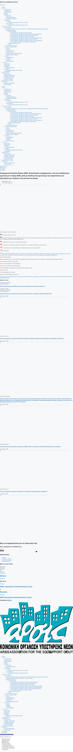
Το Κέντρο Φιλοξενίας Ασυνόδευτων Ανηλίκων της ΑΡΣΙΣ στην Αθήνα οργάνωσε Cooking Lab (23, 491)
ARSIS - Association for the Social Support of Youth (16, 586)
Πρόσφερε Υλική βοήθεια (9, 75)
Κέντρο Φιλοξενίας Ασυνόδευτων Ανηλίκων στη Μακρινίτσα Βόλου (24, 35)
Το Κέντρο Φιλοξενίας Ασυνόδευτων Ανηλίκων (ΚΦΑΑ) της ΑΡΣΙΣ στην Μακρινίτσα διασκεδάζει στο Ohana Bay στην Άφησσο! (32, 338)
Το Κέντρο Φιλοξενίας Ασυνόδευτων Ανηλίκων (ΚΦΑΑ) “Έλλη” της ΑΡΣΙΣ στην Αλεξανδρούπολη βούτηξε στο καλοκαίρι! (30, 446)
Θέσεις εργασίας (7, 84)
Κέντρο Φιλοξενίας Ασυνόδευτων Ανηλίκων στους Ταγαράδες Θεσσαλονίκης (26, 37)
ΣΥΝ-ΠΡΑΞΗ (8, 700)
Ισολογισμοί (8, 15)
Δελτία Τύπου (7, 63)
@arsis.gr (3, 576)
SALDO (9, 600)
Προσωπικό (8, 58)
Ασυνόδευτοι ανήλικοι (10, 30)
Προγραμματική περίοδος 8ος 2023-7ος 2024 (18, 25)
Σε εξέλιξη (8, 21)
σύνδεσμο (22, 253)
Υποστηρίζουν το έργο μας (7, 80)
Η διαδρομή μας (7, 10)
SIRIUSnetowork (6, 277)
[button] (6, 734)
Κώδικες (6, 13)
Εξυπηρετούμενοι (10, 57)
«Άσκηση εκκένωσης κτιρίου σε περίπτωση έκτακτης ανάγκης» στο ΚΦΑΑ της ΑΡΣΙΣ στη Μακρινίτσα (26, 293)
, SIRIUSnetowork (53, 254)
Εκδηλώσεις (6, 68)
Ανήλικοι (8, 704)
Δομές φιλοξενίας (12, 680)
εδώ (45, 253)
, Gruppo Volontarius (30, 254)
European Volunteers (8, 79)
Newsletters (6, 66)
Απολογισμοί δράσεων (11, 17)
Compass (8, 59)
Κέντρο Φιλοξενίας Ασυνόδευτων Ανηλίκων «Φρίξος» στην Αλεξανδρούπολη (26, 40)
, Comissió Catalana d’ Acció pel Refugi (42, 254)
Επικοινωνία (4, 732)
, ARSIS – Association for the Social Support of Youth (15, 254)
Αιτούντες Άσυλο (9, 52)
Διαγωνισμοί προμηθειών (9, 83)
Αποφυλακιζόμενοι (10, 50)
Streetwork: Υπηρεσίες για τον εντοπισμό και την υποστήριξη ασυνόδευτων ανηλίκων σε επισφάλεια (27, 28)
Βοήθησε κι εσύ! (5, 72)
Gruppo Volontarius (55, 276)
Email (1, 549)
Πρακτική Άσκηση (10, 61)
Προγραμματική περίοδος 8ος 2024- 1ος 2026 (18, 22)
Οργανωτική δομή (8, 12)
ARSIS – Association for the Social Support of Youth (40, 276)
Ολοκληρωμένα (9, 23)
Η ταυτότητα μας (7, 9)
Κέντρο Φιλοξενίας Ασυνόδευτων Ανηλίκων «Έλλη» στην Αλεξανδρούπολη (26, 34)
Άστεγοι (8, 48)
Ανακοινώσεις (7, 65)
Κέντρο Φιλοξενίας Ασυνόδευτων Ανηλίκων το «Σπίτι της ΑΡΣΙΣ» (24, 39)
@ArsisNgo (3, 592)
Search (1, 166)
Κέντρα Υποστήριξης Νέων (11, 45)
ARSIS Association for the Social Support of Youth (15, 597)
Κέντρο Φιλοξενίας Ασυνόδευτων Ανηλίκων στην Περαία (22, 36)
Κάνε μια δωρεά (7, 74)
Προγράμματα (7, 19)
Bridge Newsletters (10, 67)
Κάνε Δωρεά (4, 731)
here (14, 272)
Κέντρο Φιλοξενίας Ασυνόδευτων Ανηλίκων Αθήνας (21, 32)
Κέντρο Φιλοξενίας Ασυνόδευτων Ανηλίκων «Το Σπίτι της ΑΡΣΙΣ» (19, 678)
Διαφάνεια (6, 14)
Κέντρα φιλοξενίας (12, 31)
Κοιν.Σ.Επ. (8, 49)
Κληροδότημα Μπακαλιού (11, 18)
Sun (3, 182)
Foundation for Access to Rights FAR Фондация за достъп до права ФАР (15, 276)
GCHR (10, 44)
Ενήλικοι (8, 705)
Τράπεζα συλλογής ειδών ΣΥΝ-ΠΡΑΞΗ (14, 53)
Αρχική (3, 6)
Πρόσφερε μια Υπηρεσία (9, 76)
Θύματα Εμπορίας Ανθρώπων (12, 54)
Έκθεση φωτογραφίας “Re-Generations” (14, 70)
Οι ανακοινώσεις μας (8, 182)
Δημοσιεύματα (7, 71)
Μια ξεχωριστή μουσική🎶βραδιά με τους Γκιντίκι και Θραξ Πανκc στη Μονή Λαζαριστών (22, 286)
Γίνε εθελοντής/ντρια (8, 77)
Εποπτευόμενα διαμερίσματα (14, 43)
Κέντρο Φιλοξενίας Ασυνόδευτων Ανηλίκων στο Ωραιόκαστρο (23, 41)
